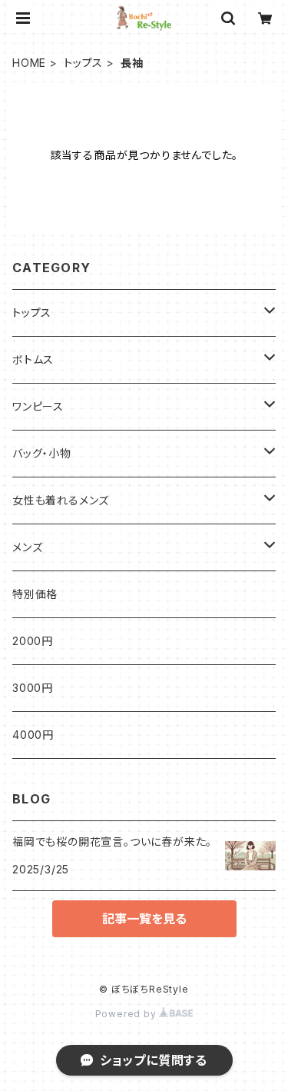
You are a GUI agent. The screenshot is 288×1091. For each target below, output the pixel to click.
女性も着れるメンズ (60, 500)
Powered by (127, 1013)
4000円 (33, 734)
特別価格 (35, 593)
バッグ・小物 (41, 453)
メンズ (27, 547)
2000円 (32, 640)
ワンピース (38, 406)
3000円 (32, 687)
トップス (83, 62)
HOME (29, 62)
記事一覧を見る (144, 918)
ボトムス (33, 359)
